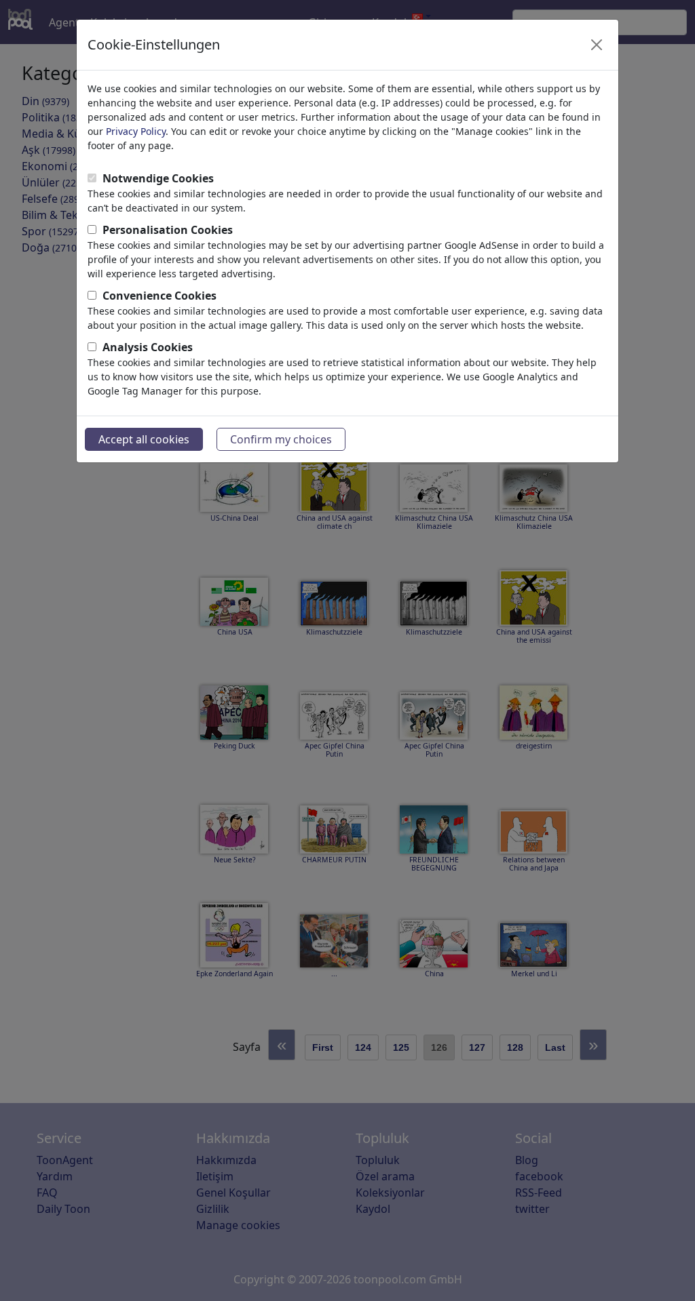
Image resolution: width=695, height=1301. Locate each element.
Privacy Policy (136, 131)
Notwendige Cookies (158, 178)
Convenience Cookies (159, 295)
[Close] (596, 45)
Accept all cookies (143, 439)
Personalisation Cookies (167, 229)
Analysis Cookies (147, 347)
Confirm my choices (281, 439)
